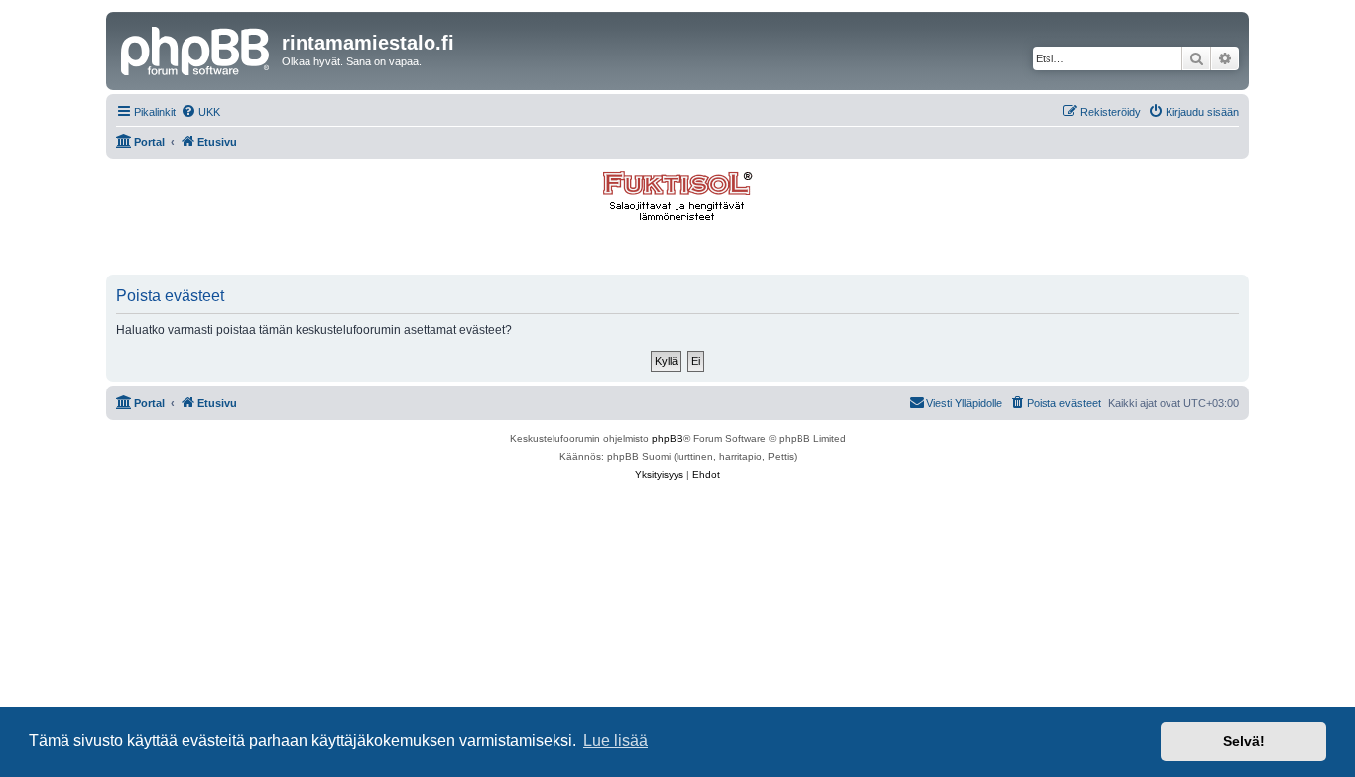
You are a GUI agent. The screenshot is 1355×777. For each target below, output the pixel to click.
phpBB (667, 438)
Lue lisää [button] (615, 740)
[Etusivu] (196, 48)
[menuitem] (200, 112)
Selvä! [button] (1244, 741)
